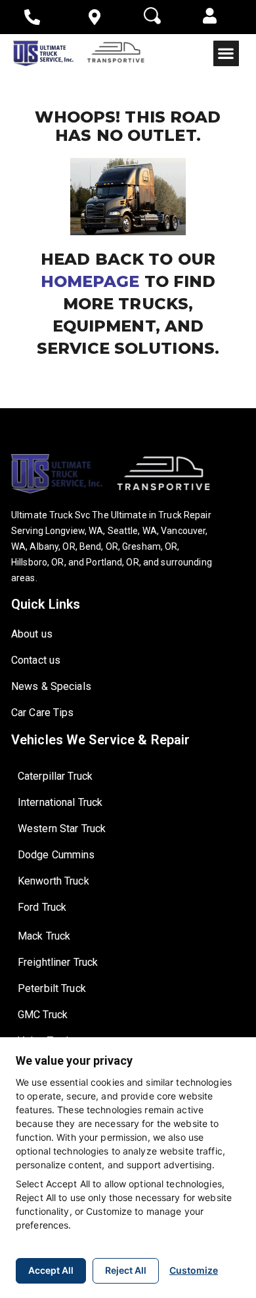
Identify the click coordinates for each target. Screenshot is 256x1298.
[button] (210, 17)
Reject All (125, 1270)
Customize (193, 1270)
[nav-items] (37, 17)
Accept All (51, 1270)
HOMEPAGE (92, 281)
